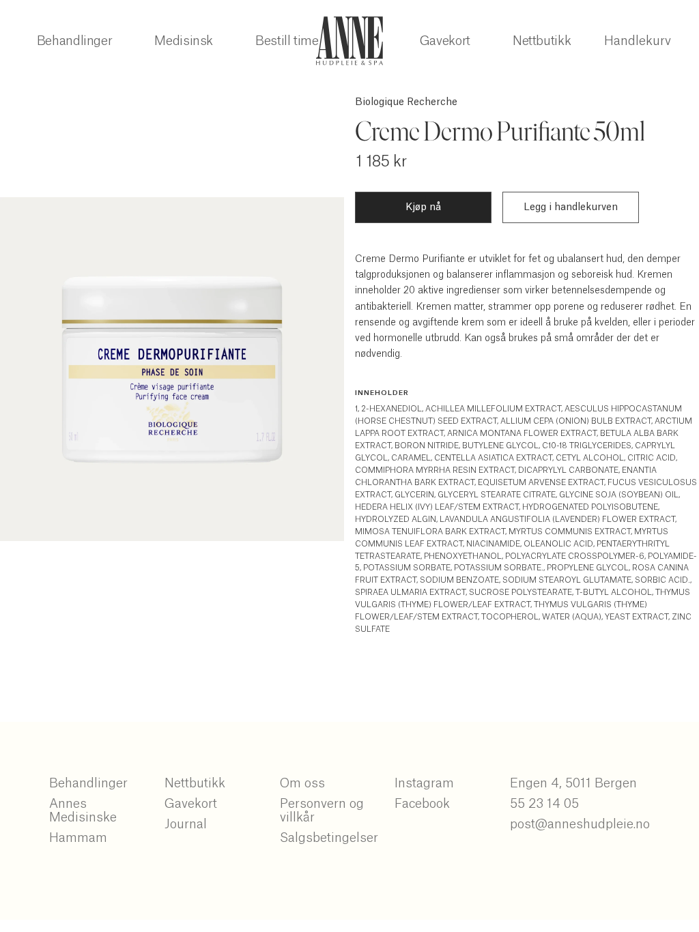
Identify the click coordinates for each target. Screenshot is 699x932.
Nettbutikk (542, 41)
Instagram (424, 783)
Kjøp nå (423, 207)
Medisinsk (183, 41)
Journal (186, 824)
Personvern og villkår (322, 811)
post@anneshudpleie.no (580, 824)
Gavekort (445, 41)
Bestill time (287, 41)
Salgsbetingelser (329, 838)
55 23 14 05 (544, 804)
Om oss (302, 783)
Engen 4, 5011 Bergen (573, 783)
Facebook (422, 804)
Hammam (78, 838)
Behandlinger (75, 41)
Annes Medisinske (83, 811)
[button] (637, 41)
